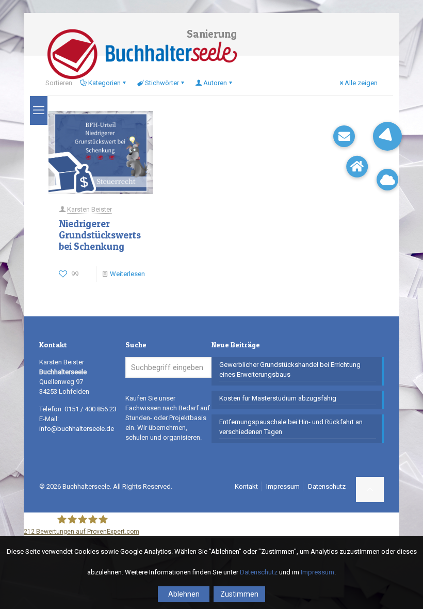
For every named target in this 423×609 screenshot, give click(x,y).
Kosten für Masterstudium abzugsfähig (277, 398)
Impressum (283, 486)
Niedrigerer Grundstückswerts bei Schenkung (100, 235)
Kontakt (246, 486)
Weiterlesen (127, 274)
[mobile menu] (38, 110)
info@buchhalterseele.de (76, 428)
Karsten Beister (89, 209)
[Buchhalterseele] (141, 54)
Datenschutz (327, 486)
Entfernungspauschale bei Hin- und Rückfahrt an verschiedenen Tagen (291, 427)
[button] (387, 136)
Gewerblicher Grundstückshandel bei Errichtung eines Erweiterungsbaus (290, 369)
